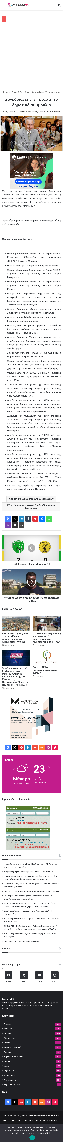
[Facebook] (8, 519)
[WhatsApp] (49, 519)
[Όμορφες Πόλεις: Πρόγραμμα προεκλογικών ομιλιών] (47, 657)
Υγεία (6, 1066)
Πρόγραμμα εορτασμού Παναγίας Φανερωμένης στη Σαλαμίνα (32, 891)
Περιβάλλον (9, 1070)
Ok (32, 1137)
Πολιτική (8, 1033)
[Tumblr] (28, 519)
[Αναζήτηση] (59, 6)
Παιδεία (7, 1061)
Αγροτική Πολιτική (12, 1084)
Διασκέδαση (9, 1075)
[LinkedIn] (21, 519)
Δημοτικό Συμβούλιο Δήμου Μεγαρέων (32, 499)
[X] (15, 519)
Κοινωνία (8, 1029)
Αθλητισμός (9, 1038)
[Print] (21, 525)
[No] (59, 1132)
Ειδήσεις (8, 1024)
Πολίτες (7, 1052)
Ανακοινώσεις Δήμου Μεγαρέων (46, 92)
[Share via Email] (15, 525)
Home (7, 92)
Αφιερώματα (10, 1080)
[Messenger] (42, 519)
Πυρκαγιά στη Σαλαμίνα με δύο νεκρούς (22, 941)
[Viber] (8, 525)
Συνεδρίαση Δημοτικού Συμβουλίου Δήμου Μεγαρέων (31, 506)
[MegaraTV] (19, 5)
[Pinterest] (35, 519)
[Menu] (3, 6)
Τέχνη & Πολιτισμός (13, 1047)
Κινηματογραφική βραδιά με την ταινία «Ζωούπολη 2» (28, 871)
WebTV (7, 1043)
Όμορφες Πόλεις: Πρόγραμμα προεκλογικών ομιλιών (46, 670)
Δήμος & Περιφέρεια (21, 92)
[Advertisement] (31, 58)
